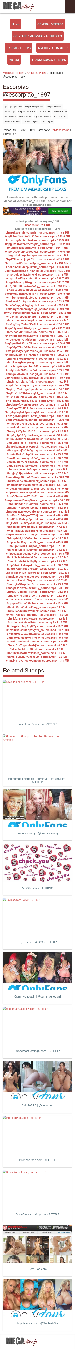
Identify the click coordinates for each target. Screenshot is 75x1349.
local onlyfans (25, 116)
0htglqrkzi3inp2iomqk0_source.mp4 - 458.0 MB (37, 255)
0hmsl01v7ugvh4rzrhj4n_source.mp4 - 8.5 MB (37, 645)
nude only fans (60, 116)
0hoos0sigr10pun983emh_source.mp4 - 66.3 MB (37, 477)
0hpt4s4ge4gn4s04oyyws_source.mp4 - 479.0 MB (37, 251)
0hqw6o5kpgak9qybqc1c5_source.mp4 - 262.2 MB (37, 305)
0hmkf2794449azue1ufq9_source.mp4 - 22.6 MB (37, 599)
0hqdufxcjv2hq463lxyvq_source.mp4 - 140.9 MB (37, 385)
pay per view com (54, 106)
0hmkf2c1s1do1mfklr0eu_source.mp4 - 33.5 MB (37, 557)
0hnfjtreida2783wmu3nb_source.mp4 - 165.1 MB (37, 370)
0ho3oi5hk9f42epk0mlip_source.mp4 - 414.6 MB (37, 267)
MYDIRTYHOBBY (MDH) (53, 48)
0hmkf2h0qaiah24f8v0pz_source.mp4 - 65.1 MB (37, 481)
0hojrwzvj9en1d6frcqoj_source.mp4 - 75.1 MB (37, 469)
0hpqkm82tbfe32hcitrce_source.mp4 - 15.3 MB (37, 603)
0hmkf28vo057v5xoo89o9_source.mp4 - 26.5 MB (37, 576)
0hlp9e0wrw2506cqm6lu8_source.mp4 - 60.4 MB (37, 492)
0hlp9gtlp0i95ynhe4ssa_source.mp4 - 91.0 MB (37, 435)
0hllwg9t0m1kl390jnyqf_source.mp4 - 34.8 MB (38, 550)
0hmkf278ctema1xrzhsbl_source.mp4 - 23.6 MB (37, 592)
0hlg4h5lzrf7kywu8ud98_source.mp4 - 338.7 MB (37, 278)
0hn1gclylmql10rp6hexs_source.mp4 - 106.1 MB (37, 416)
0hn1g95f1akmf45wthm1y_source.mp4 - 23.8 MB (37, 588)
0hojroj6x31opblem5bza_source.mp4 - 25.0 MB (37, 584)
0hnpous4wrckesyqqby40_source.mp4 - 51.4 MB (37, 511)
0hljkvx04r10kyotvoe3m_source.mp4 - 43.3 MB (37, 542)
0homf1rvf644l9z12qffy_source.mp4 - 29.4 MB (37, 561)
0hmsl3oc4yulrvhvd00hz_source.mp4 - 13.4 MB (37, 611)
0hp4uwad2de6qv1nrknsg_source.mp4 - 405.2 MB (37, 271)
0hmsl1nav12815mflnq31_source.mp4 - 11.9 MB (37, 615)
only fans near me (12, 121)
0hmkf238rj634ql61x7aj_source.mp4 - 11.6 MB (38, 618)
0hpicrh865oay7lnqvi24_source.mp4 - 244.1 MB (37, 320)
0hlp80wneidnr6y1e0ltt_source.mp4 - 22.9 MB (37, 595)
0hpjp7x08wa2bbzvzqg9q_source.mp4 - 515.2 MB (37, 244)
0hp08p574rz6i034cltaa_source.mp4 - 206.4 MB (37, 347)
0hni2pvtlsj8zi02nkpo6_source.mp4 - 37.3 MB (37, 546)
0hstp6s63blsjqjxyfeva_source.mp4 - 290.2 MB (37, 290)
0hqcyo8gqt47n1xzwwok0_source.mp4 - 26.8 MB (37, 572)
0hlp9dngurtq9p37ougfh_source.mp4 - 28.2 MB (37, 569)
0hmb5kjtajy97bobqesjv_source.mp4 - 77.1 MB (37, 462)
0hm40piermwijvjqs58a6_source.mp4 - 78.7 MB (37, 458)
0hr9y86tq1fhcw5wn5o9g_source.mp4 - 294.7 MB (37, 286)
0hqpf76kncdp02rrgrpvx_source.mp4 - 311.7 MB (37, 282)
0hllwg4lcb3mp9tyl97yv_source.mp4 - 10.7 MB (37, 626)
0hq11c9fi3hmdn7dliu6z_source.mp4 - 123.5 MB (37, 400)
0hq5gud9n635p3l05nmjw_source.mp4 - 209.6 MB (37, 343)
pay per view (16, 106)
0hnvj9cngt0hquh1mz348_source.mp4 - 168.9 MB (37, 366)
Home (15, 24)
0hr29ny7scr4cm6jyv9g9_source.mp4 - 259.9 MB (37, 309)
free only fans (10, 116)
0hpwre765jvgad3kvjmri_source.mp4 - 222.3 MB (37, 339)
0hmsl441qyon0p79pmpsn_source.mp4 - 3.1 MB (37, 660)
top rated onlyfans (42, 116)
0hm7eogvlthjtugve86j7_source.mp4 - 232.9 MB (38, 332)
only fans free (44, 111)
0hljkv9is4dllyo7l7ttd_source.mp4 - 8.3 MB (37, 649)
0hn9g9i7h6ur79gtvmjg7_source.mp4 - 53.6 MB (37, 507)
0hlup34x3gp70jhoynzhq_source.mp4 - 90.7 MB (37, 439)
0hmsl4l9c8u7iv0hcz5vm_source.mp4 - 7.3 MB (38, 657)
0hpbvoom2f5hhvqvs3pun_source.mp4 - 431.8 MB (38, 263)
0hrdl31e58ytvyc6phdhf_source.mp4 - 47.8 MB (37, 519)
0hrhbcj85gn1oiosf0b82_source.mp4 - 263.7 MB (37, 297)
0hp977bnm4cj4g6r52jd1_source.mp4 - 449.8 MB (37, 259)
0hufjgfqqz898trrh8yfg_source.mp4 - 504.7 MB (37, 248)
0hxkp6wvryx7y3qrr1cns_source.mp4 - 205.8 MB (37, 351)
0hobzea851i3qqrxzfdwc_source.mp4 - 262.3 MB (37, 301)
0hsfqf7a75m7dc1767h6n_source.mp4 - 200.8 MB (37, 355)
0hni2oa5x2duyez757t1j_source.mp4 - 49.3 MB (37, 515)
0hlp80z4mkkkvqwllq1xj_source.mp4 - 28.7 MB (37, 565)
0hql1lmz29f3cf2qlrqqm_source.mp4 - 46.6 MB (37, 530)
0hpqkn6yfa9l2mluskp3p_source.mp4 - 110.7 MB (37, 404)
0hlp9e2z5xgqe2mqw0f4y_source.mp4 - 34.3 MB (37, 553)
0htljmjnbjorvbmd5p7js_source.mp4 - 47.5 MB (38, 527)
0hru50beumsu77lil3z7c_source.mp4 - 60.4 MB (37, 496)
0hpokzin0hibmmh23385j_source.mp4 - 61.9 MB (37, 488)
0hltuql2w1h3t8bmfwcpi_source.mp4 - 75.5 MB (37, 465)
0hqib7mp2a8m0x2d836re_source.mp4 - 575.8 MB (37, 236)
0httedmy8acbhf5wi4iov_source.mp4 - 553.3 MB (37, 240)
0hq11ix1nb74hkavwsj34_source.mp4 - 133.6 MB (37, 393)
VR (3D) (14, 60)
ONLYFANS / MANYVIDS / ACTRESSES (37, 36)
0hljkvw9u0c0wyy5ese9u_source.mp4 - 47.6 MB (37, 523)
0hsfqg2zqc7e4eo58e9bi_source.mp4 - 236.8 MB (37, 324)
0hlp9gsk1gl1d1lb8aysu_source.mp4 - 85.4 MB (37, 443)
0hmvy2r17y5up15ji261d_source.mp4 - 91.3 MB (37, 431)
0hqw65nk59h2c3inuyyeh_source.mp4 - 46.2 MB (37, 534)
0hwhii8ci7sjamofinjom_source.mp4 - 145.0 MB (37, 381)
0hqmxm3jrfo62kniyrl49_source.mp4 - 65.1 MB (37, 485)
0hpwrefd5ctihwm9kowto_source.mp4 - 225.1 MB (37, 335)
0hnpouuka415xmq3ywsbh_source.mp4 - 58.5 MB (37, 500)
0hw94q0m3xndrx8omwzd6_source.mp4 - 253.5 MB (37, 313)
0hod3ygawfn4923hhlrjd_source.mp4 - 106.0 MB (37, 420)
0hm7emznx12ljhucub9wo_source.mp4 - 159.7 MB (37, 378)
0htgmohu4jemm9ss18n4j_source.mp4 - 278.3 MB (37, 293)
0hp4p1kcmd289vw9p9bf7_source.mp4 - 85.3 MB (38, 446)
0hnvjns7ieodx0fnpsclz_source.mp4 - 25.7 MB (37, 580)
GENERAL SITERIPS (50, 24)
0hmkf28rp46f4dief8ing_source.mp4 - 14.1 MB (38, 607)
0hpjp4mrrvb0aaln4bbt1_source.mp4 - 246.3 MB (37, 316)
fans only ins (47, 121)
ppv (5, 106)
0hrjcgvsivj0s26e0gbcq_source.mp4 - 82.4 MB (38, 450)
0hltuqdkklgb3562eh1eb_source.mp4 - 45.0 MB (37, 538)
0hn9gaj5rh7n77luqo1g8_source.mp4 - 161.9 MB (37, 374)
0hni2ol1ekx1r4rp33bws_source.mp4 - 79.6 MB (37, 454)
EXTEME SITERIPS (19, 48)
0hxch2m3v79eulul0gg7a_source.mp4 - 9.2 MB (37, 634)
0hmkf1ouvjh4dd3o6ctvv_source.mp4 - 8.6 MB (37, 641)
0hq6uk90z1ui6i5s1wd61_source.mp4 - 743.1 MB (37, 232)
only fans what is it (26, 111)
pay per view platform (34, 106)
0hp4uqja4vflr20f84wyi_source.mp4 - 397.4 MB (37, 274)
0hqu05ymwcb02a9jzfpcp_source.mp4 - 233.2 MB (37, 328)
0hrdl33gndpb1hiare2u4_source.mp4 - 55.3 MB (37, 504)
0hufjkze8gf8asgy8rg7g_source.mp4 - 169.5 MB (38, 362)
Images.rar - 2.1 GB (37, 225)
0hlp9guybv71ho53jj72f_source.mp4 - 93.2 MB (37, 423)
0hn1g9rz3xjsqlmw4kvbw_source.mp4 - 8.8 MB (37, 637)
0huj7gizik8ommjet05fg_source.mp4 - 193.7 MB (37, 358)
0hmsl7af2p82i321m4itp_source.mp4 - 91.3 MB (37, 427)
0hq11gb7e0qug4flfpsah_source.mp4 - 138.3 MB (37, 389)
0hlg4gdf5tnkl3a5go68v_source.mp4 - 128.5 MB (37, 397)
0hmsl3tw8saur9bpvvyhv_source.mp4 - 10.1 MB (37, 630)
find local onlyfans (31, 121)
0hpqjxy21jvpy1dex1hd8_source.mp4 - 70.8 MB (37, 473)
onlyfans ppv (9, 111)
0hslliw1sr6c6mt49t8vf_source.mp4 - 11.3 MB (37, 622)
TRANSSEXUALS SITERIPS (49, 60)
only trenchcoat (60, 111)
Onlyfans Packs (60, 130)
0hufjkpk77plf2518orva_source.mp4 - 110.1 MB (37, 408)
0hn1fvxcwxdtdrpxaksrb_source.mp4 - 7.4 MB (38, 653)
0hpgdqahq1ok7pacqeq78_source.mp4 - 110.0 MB (37, 412)
